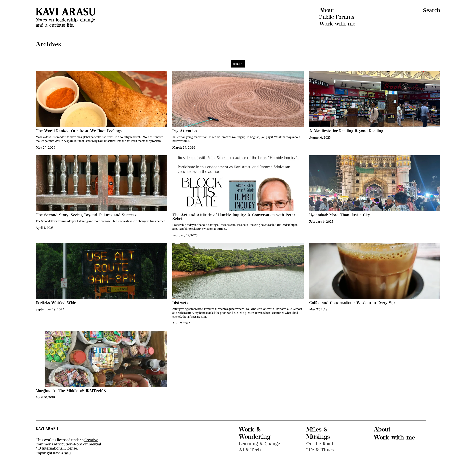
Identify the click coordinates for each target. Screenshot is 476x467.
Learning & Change (259, 443)
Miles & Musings (318, 433)
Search (431, 10)
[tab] (238, 64)
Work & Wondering (254, 433)
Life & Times (320, 449)
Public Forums (336, 17)
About (326, 10)
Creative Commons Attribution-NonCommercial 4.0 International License (68, 444)
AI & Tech (250, 449)
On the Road (319, 443)
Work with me (337, 24)
